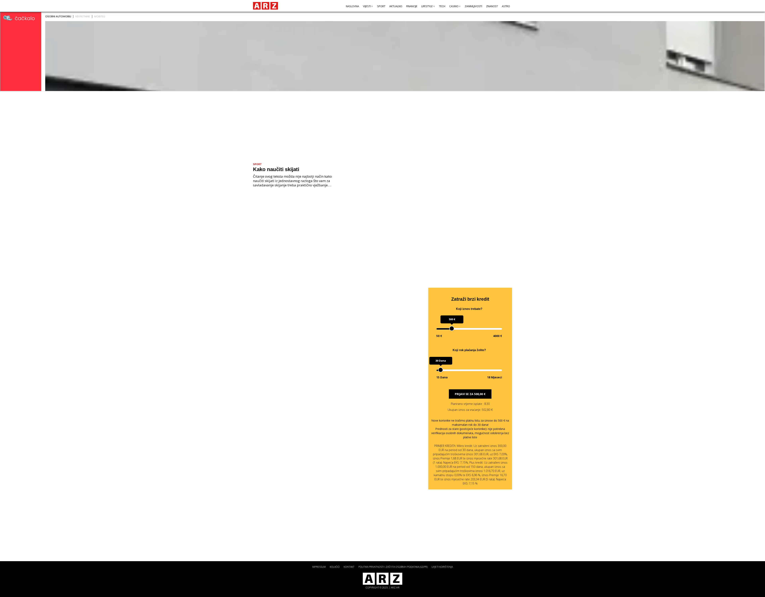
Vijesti (367, 6)
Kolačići (335, 567)
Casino (453, 6)
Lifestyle (427, 6)
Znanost (492, 6)
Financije (411, 6)
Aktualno (395, 6)
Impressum (319, 567)
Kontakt (349, 567)
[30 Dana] (440, 369)
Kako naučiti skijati (276, 169)
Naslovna (352, 6)
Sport (381, 6)
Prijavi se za (470, 394)
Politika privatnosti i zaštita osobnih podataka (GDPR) (393, 567)
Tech (442, 6)
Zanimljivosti (473, 6)
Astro (506, 6)
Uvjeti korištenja (442, 567)
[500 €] (451, 328)
